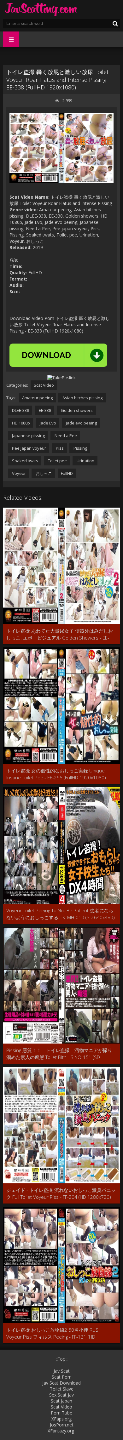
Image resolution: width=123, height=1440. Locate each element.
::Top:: (61, 1359)
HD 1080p (20, 423)
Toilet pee (57, 461)
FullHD (67, 473)
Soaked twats (24, 461)
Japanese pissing (28, 435)
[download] (58, 355)
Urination (85, 461)
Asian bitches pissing (82, 398)
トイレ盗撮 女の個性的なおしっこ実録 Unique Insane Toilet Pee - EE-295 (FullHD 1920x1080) (56, 774)
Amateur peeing (37, 398)
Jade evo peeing (81, 423)
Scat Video (44, 385)
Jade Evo (47, 423)
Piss (59, 448)
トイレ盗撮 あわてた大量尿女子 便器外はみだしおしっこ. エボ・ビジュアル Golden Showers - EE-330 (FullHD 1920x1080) (59, 634)
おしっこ (43, 473)
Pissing (80, 448)
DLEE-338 (20, 410)
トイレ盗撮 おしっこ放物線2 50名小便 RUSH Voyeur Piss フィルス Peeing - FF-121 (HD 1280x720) (54, 1333)
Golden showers (76, 410)
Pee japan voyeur (28, 448)
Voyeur (18, 473)
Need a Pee (65, 435)
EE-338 (44, 410)
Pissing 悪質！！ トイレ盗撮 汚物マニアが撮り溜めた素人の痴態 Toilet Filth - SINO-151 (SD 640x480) (59, 1054)
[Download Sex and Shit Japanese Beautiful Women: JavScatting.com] (41, 9)
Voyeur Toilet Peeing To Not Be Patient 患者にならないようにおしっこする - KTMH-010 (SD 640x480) (60, 913)
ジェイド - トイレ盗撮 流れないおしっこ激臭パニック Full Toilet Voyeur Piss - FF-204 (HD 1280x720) (61, 1193)
